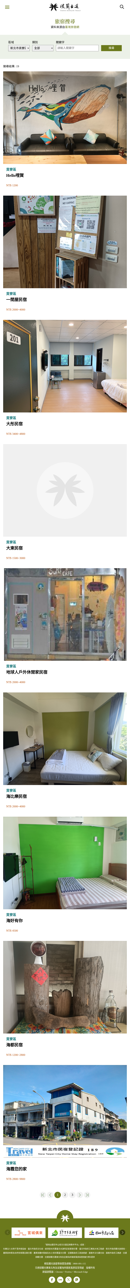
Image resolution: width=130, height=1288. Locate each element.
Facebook (52, 1280)
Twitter (68, 1280)
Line (60, 1280)
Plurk (77, 1280)
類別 (35, 42)
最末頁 (87, 1195)
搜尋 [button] (122, 7)
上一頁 (50, 1195)
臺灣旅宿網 (72, 27)
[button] (122, 1232)
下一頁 (79, 1195)
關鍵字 (60, 42)
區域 (11, 42)
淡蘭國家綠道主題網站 (65, 7)
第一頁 (43, 1195)
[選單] (7, 8)
